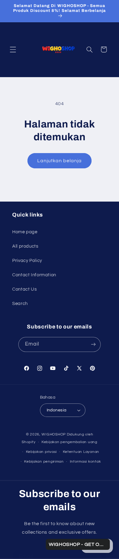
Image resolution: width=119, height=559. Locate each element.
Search (20, 303)
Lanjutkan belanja (59, 160)
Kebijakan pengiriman (44, 461)
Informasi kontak (85, 461)
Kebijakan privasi (41, 451)
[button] (13, 49)
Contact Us (24, 289)
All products (25, 246)
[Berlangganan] (93, 344)
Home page (25, 232)
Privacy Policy (27, 260)
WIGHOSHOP (53, 434)
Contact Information (34, 275)
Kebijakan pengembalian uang (69, 442)
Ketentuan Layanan (81, 451)
